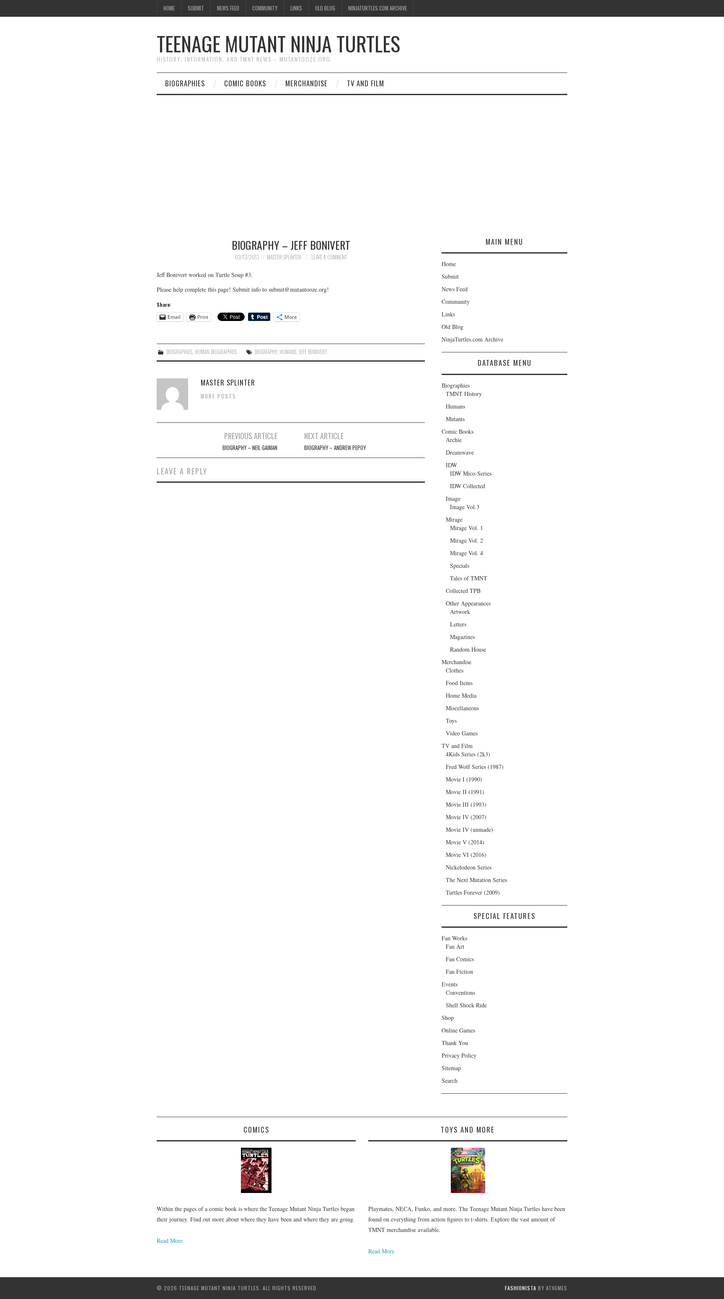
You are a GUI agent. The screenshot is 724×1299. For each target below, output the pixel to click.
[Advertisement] (362, 158)
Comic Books (245, 83)
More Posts (218, 396)
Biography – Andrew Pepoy (335, 448)
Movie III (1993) (466, 804)
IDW (451, 465)
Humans (455, 406)
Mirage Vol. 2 (466, 540)
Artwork (460, 612)
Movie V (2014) (465, 842)
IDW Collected (467, 486)
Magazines (462, 637)
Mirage (454, 519)
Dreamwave (460, 452)
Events (450, 984)
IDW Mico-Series (470, 473)
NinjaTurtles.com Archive (377, 8)
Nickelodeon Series (468, 867)
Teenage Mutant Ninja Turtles (278, 43)
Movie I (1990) (464, 779)
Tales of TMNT (468, 578)
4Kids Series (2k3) (468, 754)
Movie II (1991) (465, 792)
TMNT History (464, 394)
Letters (458, 624)
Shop (448, 1018)
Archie (454, 440)
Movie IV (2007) (466, 817)
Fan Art (455, 946)
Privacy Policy (459, 1055)
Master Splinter (284, 257)
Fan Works (454, 938)
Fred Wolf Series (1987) (475, 767)
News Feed (228, 8)
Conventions (460, 992)
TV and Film (365, 83)
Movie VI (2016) (466, 855)
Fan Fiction (459, 972)
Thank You (455, 1043)
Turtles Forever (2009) (473, 892)
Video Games (462, 733)
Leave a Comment (329, 257)
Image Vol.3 (464, 507)
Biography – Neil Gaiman (249, 448)
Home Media (461, 695)
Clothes (454, 670)
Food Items (459, 683)
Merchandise (306, 83)
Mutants (455, 419)
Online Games (458, 1030)
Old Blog (325, 8)
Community (264, 8)
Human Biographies (216, 352)
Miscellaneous (462, 708)
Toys (451, 721)
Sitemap (451, 1068)
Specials (459, 565)
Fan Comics (460, 959)
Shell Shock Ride (466, 1005)
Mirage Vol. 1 (466, 528)
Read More (170, 1241)
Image (453, 498)
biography (266, 352)
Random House (468, 649)
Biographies (185, 83)
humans (287, 352)
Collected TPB (463, 591)
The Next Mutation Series (476, 880)
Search (450, 1080)
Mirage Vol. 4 (466, 553)
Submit (196, 8)
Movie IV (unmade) (469, 829)
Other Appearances (468, 603)
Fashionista (520, 1288)
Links (296, 8)
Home (169, 8)
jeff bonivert (313, 352)
